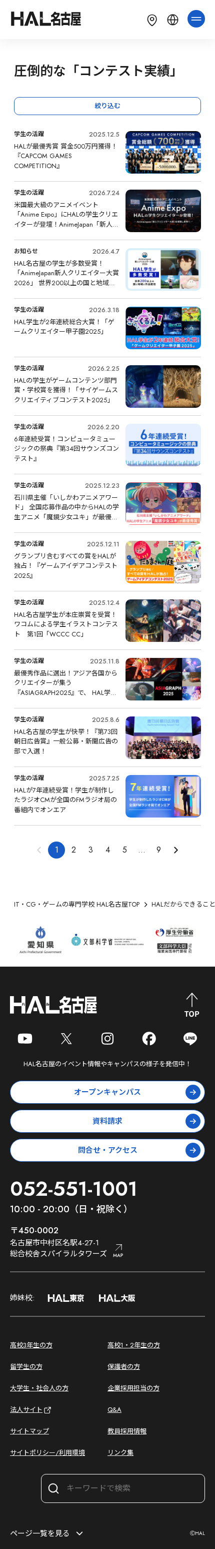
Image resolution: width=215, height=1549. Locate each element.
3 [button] (90, 850)
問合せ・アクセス (108, 1150)
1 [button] (56, 850)
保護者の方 (124, 1366)
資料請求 (107, 1121)
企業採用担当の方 (134, 1388)
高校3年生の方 (31, 1345)
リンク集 (121, 1452)
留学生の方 (26, 1366)
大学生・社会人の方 (39, 1388)
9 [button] (158, 850)
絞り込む (107, 106)
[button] (175, 850)
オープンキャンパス (107, 1092)
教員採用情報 (127, 1431)
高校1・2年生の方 (134, 1345)
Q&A (115, 1409)
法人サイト (26, 1409)
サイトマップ (29, 1431)
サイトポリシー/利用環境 (47, 1452)
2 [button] (74, 850)
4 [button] (108, 850)
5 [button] (124, 850)
